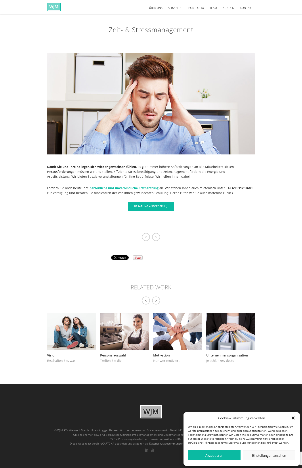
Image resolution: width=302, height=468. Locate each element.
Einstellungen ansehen (269, 455)
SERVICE (174, 8)
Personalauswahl (113, 355)
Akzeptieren (214, 455)
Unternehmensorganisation (227, 355)
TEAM (213, 8)
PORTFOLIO (196, 8)
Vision (51, 355)
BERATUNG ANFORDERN (149, 206)
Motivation (161, 355)
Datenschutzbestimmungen (166, 443)
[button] (293, 418)
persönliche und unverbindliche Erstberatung (124, 188)
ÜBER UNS (155, 8)
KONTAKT (246, 8)
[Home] (64, 6)
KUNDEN (228, 8)
